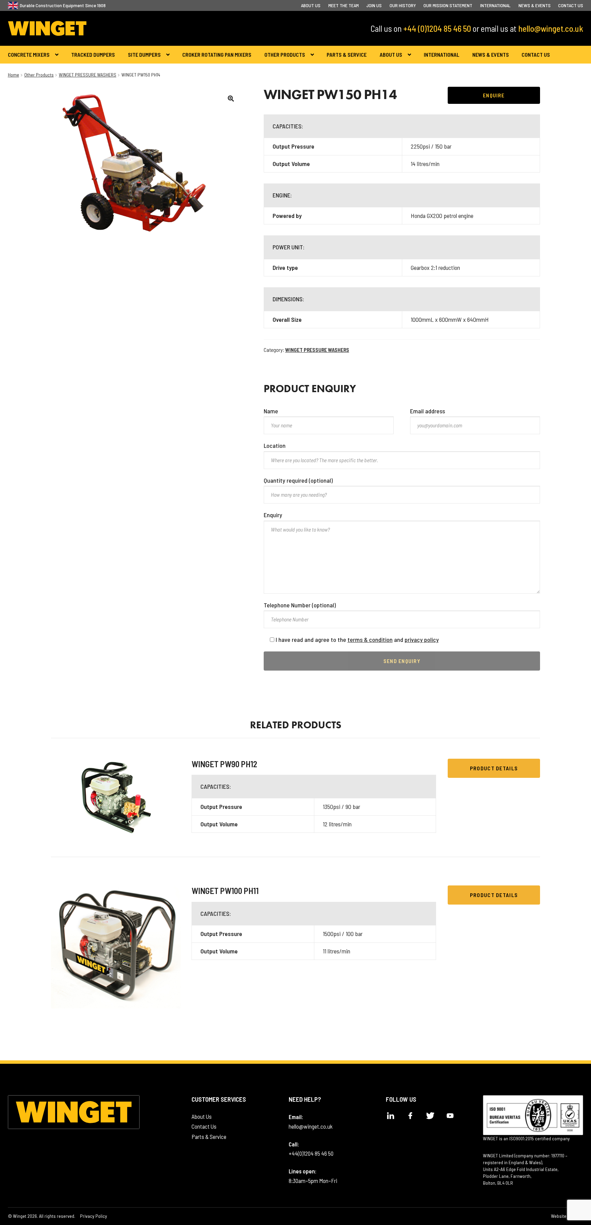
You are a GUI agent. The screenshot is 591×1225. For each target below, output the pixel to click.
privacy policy (422, 639)
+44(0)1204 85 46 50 (311, 1153)
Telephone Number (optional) (300, 605)
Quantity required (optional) (298, 480)
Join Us (374, 5)
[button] (231, 98)
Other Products (284, 54)
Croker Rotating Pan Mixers (216, 54)
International (495, 5)
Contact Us (570, 5)
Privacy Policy (93, 1216)
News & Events (534, 5)
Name (271, 411)
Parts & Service (347, 54)
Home (13, 75)
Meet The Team (343, 5)
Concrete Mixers (29, 54)
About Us (310, 5)
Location (275, 445)
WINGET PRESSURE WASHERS (87, 75)
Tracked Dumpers (93, 54)
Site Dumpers (144, 54)
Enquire (493, 95)
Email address (427, 411)
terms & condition (370, 639)
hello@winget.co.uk (550, 28)
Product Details (494, 768)
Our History (403, 5)
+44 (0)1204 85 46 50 (437, 28)
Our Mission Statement (447, 5)
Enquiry (273, 515)
